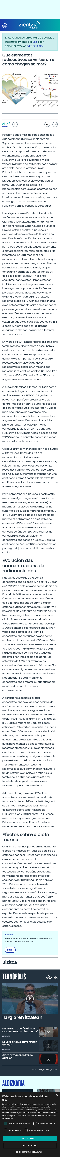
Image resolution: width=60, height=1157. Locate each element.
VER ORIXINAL (35, 45)
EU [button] (15, 124)
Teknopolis (14, 976)
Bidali (10, 950)
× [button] (57, 1095)
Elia (35, 41)
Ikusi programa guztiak (45, 1069)
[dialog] (30, 1124)
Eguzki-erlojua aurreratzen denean (19, 1043)
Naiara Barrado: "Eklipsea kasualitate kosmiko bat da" (20, 1030)
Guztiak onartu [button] (30, 1138)
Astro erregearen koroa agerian (17, 1056)
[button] (4, 25)
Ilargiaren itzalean (22, 1017)
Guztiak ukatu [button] (30, 1145)
